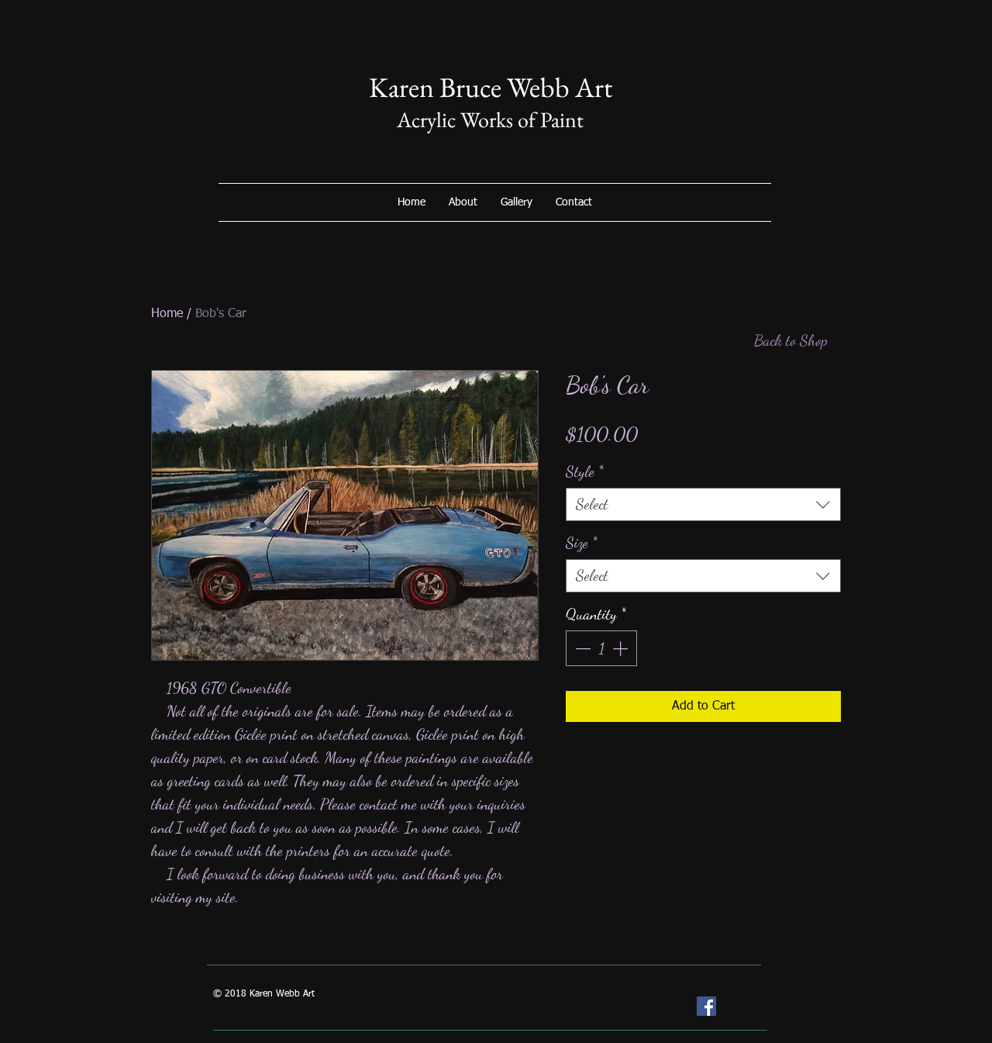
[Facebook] (706, 1006)
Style (585, 471)
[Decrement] (581, 648)
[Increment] (621, 648)
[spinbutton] (601, 648)
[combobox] (703, 504)
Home (167, 314)
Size (582, 543)
